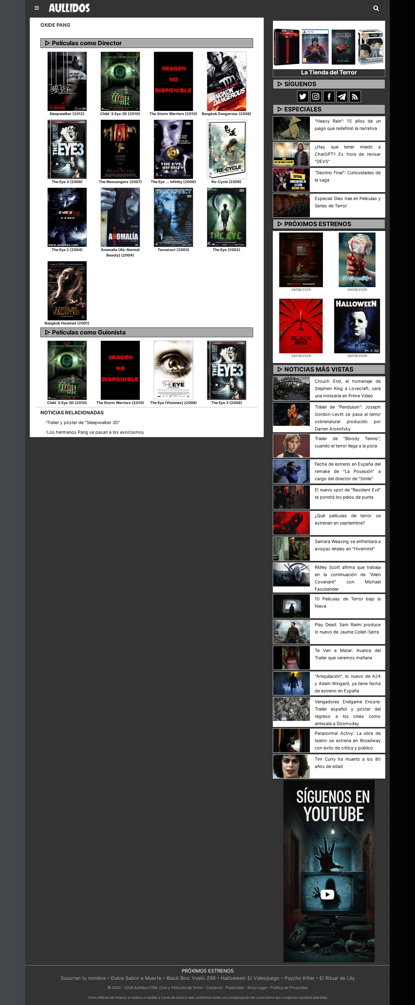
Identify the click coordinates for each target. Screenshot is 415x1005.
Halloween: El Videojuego (250, 978)
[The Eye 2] (67, 217)
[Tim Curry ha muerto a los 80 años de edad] (291, 766)
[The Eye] (226, 217)
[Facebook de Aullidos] (329, 96)
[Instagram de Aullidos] (316, 96)
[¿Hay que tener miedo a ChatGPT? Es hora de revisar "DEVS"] (291, 154)
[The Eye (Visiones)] (173, 370)
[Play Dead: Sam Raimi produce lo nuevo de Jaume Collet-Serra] (291, 631)
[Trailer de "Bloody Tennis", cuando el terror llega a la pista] (291, 445)
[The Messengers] (120, 149)
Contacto (214, 987)
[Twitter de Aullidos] (303, 96)
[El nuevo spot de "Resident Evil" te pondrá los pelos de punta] (291, 497)
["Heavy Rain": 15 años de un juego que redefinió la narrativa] (291, 128)
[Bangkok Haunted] (67, 290)
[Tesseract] (173, 217)
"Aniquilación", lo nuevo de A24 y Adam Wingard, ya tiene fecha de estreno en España (348, 683)
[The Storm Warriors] (173, 81)
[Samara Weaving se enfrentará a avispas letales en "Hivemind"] (291, 548)
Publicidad (235, 987)
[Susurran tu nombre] (301, 259)
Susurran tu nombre (83, 978)
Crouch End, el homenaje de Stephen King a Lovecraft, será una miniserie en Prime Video (348, 388)
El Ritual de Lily (337, 978)
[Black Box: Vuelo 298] (301, 325)
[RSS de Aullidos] (355, 96)
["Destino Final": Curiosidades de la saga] (291, 179)
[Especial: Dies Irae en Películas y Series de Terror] (291, 205)
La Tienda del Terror (329, 72)
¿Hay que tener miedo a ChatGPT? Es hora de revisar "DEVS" (348, 154)
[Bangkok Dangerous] (226, 81)
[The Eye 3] (67, 149)
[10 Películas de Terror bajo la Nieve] (291, 606)
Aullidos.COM (145, 987)
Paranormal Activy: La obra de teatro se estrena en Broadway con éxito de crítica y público (348, 740)
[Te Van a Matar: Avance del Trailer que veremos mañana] (291, 657)
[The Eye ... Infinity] (173, 149)
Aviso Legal (257, 987)
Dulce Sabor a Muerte (136, 978)
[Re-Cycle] (226, 149)
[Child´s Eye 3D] (120, 81)
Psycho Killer (299, 978)
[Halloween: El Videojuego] (357, 325)
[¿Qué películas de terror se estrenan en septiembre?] (291, 522)
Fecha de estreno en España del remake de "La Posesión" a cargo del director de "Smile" (348, 471)
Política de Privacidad (288, 987)
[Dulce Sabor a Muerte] (357, 259)
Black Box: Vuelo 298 (191, 978)
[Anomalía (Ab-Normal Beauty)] (120, 217)
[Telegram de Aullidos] (342, 96)
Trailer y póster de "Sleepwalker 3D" (83, 422)
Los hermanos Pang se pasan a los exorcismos (95, 432)
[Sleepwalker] (67, 81)
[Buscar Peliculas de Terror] (376, 8)
